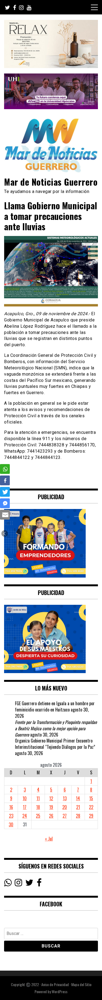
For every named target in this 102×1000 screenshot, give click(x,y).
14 (78, 798)
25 (38, 815)
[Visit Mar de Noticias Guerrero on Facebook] (39, 884)
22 (91, 807)
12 (51, 798)
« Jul (49, 838)
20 (64, 807)
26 (51, 815)
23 (11, 815)
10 (25, 798)
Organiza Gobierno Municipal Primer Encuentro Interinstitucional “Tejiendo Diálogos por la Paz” (55, 743)
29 (91, 815)
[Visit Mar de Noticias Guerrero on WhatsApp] (7, 884)
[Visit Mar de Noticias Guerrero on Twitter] (29, 884)
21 (78, 807)
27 (65, 815)
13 (65, 798)
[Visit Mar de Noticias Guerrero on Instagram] (18, 884)
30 (11, 824)
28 (78, 815)
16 (11, 807)
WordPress (59, 991)
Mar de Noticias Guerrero (50, 181)
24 (24, 815)
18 (38, 807)
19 (51, 807)
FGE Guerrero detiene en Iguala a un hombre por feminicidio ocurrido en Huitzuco (55, 706)
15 (91, 798)
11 (38, 798)
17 (24, 807)
